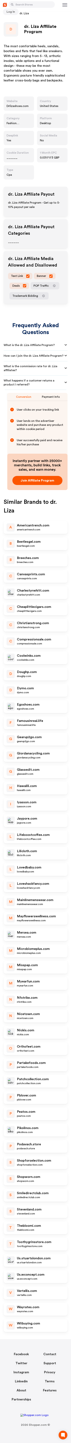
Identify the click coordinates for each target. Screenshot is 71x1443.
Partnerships (21, 1399)
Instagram (21, 1372)
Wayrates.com (28, 1307)
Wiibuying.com (28, 1323)
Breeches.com (28, 558)
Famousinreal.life (30, 720)
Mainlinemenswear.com (35, 900)
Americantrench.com (33, 525)
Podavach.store (29, 1144)
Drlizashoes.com (18, 106)
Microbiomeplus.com (33, 948)
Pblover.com (26, 1095)
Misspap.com (27, 965)
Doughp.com (27, 672)
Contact (49, 1354)
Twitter (21, 1363)
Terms (50, 1381)
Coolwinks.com (29, 655)
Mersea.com (26, 932)
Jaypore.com (27, 818)
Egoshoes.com (28, 704)
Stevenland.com (29, 1209)
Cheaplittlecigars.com (34, 606)
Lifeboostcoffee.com (33, 834)
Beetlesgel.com (29, 541)
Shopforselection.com (34, 1160)
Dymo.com (25, 688)
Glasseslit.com (28, 769)
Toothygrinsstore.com (34, 1242)
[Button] (12, 4)
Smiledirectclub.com (33, 1193)
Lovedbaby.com (29, 867)
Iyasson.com (26, 802)
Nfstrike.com (27, 997)
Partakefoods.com (31, 1062)
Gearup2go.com (29, 737)
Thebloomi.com (29, 1225)
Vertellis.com (27, 1290)
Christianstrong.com (33, 623)
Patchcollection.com (33, 1079)
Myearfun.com (28, 981)
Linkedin (21, 1381)
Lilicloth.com (27, 851)
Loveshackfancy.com (33, 883)
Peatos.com (26, 1111)
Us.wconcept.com (30, 1274)
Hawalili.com (27, 786)
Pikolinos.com (27, 1128)
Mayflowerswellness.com (36, 916)
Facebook (21, 1354)
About (21, 1390)
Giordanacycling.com (33, 753)
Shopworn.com (28, 1176)
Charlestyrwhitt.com (33, 590)
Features (50, 1390)
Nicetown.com (28, 1014)
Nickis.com (25, 1030)
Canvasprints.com (31, 574)
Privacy (49, 1372)
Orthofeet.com (28, 1046)
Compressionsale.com (34, 639)
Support (50, 1363)
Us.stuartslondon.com (34, 1258)
